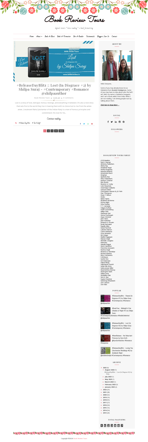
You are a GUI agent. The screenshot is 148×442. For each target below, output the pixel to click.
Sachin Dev (104, 259)
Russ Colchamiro (106, 255)
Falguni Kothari (106, 208)
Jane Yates (104, 219)
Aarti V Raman (106, 162)
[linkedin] (116, 122)
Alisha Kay (104, 166)
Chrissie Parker (106, 190)
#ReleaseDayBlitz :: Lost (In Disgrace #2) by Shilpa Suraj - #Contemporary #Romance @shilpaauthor (54, 89)
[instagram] (120, 122)
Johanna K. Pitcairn (107, 222)
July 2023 (108, 377)
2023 (105, 368)
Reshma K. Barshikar (108, 252)
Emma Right (105, 202)
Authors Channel (106, 180)
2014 (105, 410)
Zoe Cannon (105, 283)
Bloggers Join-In (103, 36)
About (38, 36)
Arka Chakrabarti (106, 179)
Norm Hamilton (106, 246)
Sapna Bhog (105, 262)
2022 (105, 390)
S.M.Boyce (104, 257)
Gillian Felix (104, 211)
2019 (105, 397)
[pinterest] (123, 122)
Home (32, 36)
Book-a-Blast (50, 36)
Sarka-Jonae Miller (107, 268)
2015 (105, 408)
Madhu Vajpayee (106, 237)
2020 (105, 395)
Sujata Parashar (106, 279)
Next (61, 131)
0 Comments (68, 98)
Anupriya (104, 175)
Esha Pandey (105, 204)
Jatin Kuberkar (106, 221)
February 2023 (110, 384)
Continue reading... (54, 119)
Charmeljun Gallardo (108, 188)
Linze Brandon (106, 233)
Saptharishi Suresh (107, 264)
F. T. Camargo (105, 206)
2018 (105, 400)
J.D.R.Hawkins (105, 160)
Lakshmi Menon (106, 230)
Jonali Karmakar (106, 224)
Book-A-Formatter (64, 36)
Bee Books (104, 182)
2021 (105, 392)
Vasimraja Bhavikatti (108, 281)
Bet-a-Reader (78, 36)
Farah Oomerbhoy (107, 210)
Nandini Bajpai (106, 244)
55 (56, 131)
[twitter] (112, 122)
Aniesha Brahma (106, 171)
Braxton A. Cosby (107, 184)
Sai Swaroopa (105, 261)
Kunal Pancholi (106, 228)
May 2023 (108, 379)
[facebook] (108, 122)
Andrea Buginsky (106, 169)
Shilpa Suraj (105, 273)
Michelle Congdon (107, 241)
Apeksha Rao (105, 177)
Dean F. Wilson (106, 195)
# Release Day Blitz (24, 122)
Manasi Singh (105, 239)
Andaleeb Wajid (106, 168)
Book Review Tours (74, 20)
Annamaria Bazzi (106, 173)
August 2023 (110, 370)
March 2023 (109, 382)
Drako (103, 197)
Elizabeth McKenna (107, 200)
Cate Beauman (106, 186)
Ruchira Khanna (106, 253)
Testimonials (90, 36)
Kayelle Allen (105, 226)
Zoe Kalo (104, 284)
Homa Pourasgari (107, 215)
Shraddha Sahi (106, 275)
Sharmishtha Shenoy (108, 270)
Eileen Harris (105, 199)
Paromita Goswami (107, 248)
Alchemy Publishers (107, 164)
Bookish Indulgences (119, 90)
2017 (105, 402)
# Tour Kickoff (36, 122)
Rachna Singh (105, 250)
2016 (105, 405)
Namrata (104, 242)
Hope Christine (106, 217)
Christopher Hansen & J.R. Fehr (111, 191)
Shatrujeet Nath (106, 272)
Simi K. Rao (105, 277)
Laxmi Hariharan (106, 232)
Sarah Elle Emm (106, 266)
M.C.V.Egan (104, 235)
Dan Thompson (106, 193)
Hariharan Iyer (106, 213)
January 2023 (110, 387)
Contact (114, 36)
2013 (105, 413)
